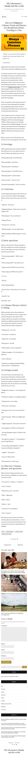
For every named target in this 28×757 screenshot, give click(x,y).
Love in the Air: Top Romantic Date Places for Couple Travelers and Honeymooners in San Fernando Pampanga (13, 724)
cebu (3, 531)
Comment (4, 626)
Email (3, 650)
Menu (4, 16)
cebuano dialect (9, 531)
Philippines (3, 706)
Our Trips (17, 742)
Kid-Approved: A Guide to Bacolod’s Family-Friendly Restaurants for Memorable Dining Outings (13, 572)
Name (3, 644)
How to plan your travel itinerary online (9, 676)
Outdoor (3, 700)
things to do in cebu (6, 534)
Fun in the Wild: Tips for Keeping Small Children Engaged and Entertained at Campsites (13, 736)
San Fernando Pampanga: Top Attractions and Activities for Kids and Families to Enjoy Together (13, 732)
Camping (3, 689)
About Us (11, 742)
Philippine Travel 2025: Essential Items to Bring (14, 593)
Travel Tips (3, 709)
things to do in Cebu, (14, 87)
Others (2, 697)
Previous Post (7, 545)
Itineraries (3, 695)
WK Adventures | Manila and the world (14, 4)
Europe (2, 692)
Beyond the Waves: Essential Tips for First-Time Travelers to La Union (13, 720)
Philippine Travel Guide (6, 703)
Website (3, 656)
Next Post (20, 545)
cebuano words (18, 531)
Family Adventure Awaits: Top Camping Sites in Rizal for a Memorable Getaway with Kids (13, 728)
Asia (2, 686)
